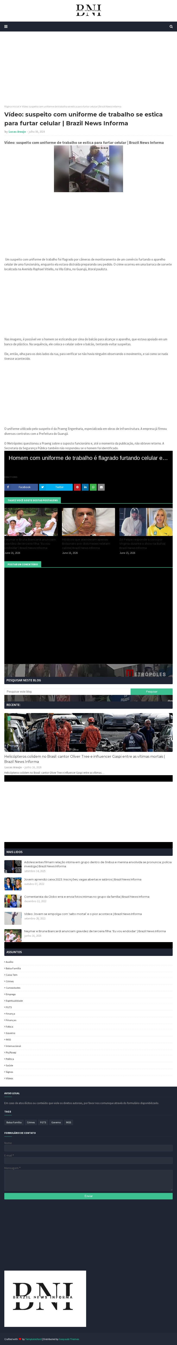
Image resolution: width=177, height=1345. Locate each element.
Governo (10, 1033)
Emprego (11, 994)
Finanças (11, 1020)
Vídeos (9, 1078)
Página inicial (11, 106)
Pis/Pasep (11, 1052)
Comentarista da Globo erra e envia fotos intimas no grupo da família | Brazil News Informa (86, 896)
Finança (10, 1013)
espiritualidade (14, 1000)
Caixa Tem (11, 974)
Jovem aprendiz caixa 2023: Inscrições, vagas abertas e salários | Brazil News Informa (82, 879)
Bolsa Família (13, 968)
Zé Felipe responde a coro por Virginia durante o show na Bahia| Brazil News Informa (142, 544)
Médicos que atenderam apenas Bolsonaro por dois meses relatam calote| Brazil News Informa (86, 544)
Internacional (13, 1046)
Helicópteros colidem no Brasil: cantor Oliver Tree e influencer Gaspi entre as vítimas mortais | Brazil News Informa (84, 759)
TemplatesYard (33, 1339)
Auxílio (9, 961)
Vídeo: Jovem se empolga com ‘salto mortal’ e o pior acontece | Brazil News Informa (83, 914)
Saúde (9, 1065)
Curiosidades (13, 987)
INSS (8, 1039)
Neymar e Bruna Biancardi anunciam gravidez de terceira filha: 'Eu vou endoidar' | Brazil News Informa (30, 544)
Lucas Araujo (17, 132)
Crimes (10, 981)
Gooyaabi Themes (69, 1339)
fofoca (9, 1026)
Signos (9, 1071)
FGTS (9, 1007)
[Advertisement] (88, 68)
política (10, 1059)
